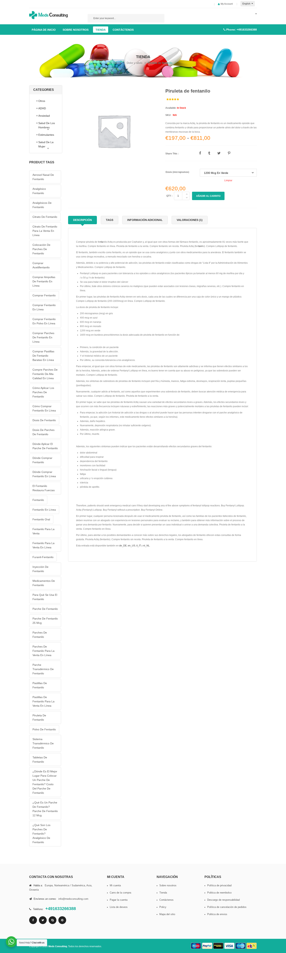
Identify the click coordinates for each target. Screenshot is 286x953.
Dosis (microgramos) (177, 172)
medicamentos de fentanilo (43, 583)
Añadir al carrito (208, 196)
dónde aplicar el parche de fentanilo (45, 446)
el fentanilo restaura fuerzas (43, 488)
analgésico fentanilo (39, 191)
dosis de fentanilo (44, 420)
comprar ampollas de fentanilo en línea (43, 281)
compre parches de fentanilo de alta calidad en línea (45, 374)
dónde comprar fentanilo (42, 460)
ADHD (42, 108)
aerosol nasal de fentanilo (43, 177)
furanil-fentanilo (43, 557)
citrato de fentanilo (44, 216)
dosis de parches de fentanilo (43, 432)
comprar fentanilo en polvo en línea (44, 321)
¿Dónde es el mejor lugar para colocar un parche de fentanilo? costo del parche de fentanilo (44, 782)
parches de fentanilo (39, 634)
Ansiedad (44, 115)
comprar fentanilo (44, 295)
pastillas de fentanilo (39, 685)
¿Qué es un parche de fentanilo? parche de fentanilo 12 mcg (45, 809)
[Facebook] (33, 920)
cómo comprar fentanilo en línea (44, 408)
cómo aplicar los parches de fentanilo (43, 392)
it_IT (138, 545)
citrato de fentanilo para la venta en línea (44, 231)
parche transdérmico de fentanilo (43, 669)
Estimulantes (46, 134)
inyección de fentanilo (40, 569)
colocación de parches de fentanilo (41, 249)
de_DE (123, 545)
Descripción (82, 219)
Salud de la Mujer (46, 144)
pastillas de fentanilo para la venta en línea (43, 701)
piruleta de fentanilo (39, 717)
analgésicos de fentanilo (42, 205)
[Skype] (52, 920)
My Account (227, 4)
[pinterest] (62, 920)
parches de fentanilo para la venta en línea (43, 651)
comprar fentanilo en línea (44, 307)
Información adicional (145, 219)
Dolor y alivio (134, 62)
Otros (41, 100)
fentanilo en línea (44, 509)
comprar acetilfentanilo (41, 265)
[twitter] (43, 920)
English (246, 3)
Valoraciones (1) (190, 219)
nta (101, 242)
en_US (131, 545)
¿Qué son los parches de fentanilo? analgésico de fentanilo (41, 833)
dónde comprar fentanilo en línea (44, 474)
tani (200, 246)
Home (117, 62)
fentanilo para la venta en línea (43, 545)
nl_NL (146, 545)
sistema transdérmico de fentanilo (43, 743)
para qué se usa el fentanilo (44, 597)
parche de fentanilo (45, 608)
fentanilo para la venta (43, 531)
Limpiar (228, 180)
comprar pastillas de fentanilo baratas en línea (43, 355)
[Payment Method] (196, 946)
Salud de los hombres (46, 125)
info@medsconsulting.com (73, 898)
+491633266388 (247, 29)
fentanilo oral (41, 519)
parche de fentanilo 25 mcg (45, 620)
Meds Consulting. (58, 946)
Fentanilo (38, 499)
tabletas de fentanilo (39, 759)
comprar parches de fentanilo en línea (43, 337)
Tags (109, 219)
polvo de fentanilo (44, 729)
